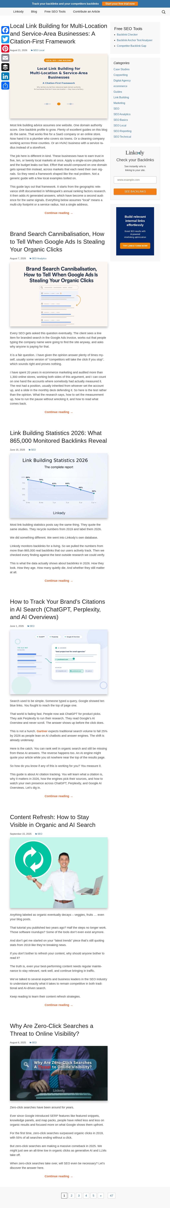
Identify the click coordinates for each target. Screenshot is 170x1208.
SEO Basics (121, 119)
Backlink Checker (127, 34)
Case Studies (121, 69)
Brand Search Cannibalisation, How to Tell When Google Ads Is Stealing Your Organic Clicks (57, 241)
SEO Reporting (122, 131)
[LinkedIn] (5, 76)
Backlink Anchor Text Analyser (134, 40)
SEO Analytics (39, 258)
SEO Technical (122, 136)
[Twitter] (5, 39)
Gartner (42, 731)
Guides (118, 91)
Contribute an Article (86, 11)
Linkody (18, 11)
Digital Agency (122, 80)
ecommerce (120, 86)
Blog (34, 11)
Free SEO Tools (55, 11)
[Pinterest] (5, 48)
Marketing (119, 103)
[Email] (5, 57)
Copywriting (121, 75)
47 (111, 1195)
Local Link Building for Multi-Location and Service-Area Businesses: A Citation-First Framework (58, 33)
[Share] (5, 85)
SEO (33, 449)
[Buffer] (5, 67)
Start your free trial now (120, 3)
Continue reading (59, 213)
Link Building (121, 97)
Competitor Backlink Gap (131, 45)
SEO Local (38, 50)
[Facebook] (5, 30)
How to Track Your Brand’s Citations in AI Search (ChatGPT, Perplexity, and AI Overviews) (57, 609)
